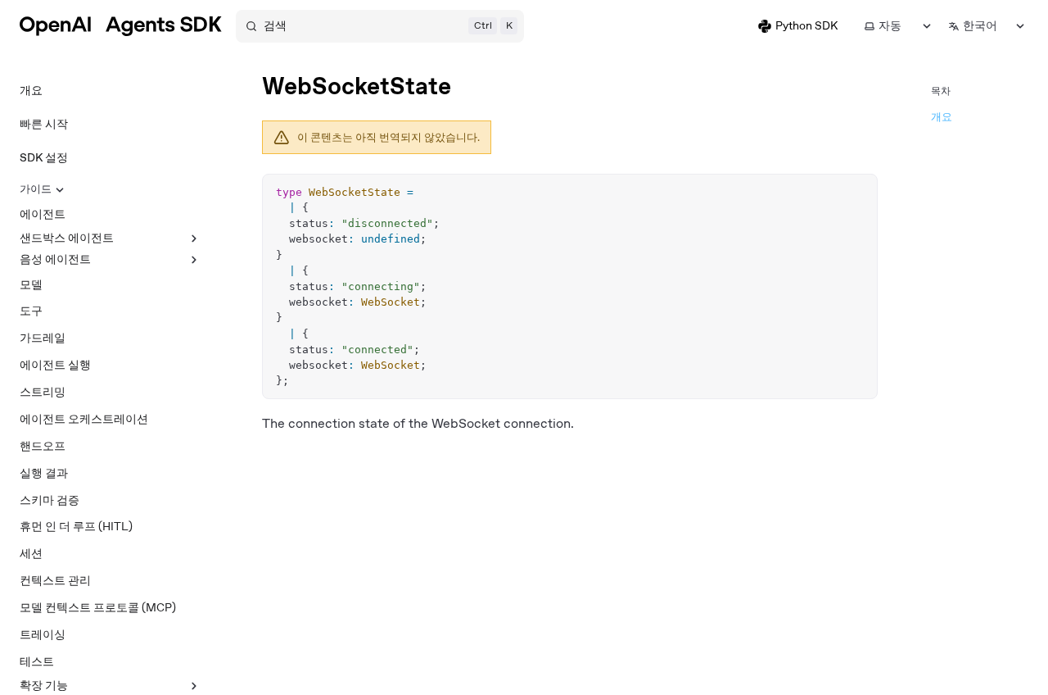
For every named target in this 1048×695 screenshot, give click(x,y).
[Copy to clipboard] (857, 192)
